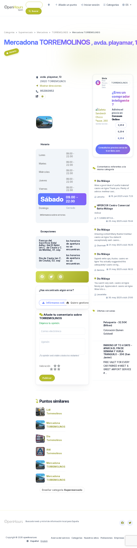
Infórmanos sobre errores (52, 215)
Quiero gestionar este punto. (87, 302)
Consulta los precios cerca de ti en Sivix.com (112, 149)
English (44, 541)
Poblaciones (107, 538)
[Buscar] (49, 5)
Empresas (119, 538)
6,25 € (121, 138)
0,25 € (121, 131)
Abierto (13, 52)
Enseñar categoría (62, 489)
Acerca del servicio (60, 538)
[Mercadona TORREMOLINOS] (44, 121)
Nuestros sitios (91, 538)
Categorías (77, 538)
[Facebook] (122, 523)
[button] (127, 5)
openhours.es (30, 537)
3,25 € (121, 125)
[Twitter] (130, 523)
